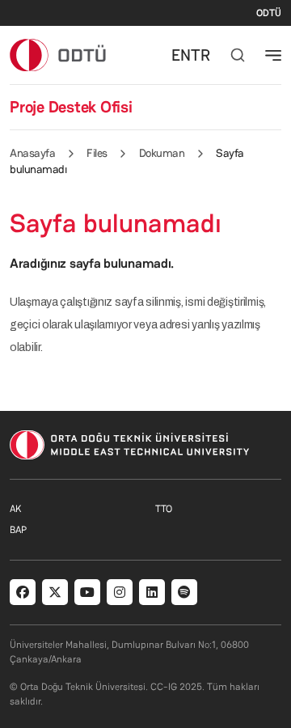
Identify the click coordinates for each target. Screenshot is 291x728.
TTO (163, 508)
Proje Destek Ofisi (71, 106)
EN (181, 55)
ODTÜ (268, 12)
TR (200, 55)
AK (15, 508)
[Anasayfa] (59, 55)
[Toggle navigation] (273, 55)
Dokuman (162, 153)
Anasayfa (32, 153)
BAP (18, 529)
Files (97, 153)
